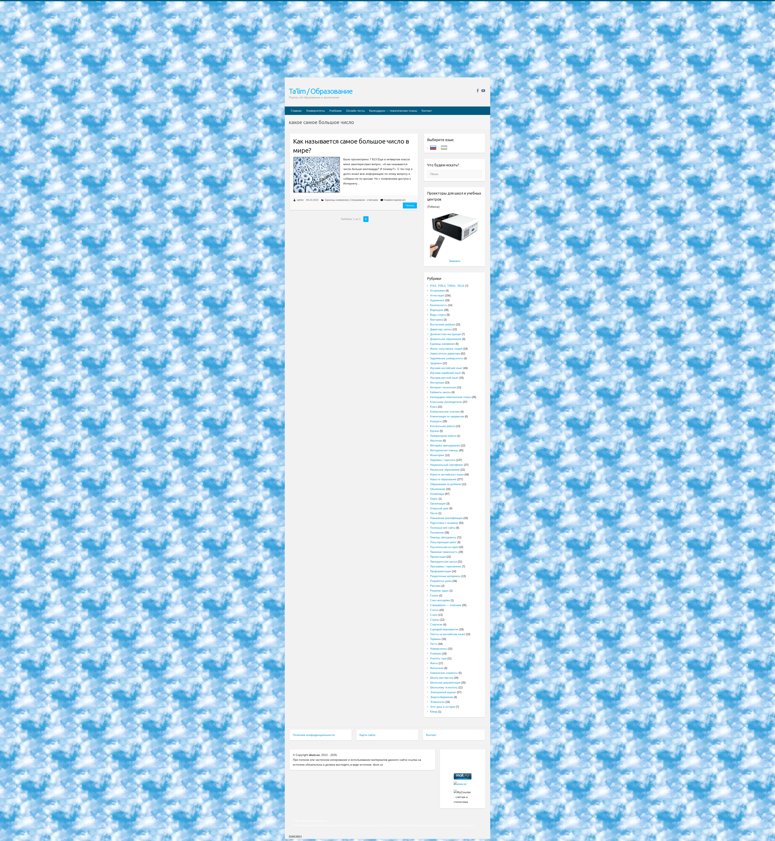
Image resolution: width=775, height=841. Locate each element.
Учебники (335, 110)
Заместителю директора (445, 353)
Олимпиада (437, 493)
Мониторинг (437, 455)
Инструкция (437, 382)
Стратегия (436, 624)
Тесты (433, 643)
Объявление (437, 489)
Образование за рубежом (445, 484)
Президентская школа (443, 561)
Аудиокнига (437, 300)
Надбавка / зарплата (442, 460)
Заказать (454, 261)
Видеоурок (436, 310)
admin (300, 200)
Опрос (434, 498)
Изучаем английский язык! (446, 368)
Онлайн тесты (355, 110)
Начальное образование (445, 469)
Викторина (436, 319)
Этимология (437, 701)
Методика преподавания (445, 445)
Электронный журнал (443, 692)
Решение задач (439, 590)
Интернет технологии (443, 387)
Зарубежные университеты (446, 358)
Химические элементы (444, 672)
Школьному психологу (444, 687)
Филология (436, 668)
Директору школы (441, 329)
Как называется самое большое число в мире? (351, 146)
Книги (433, 406)
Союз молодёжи (440, 600)
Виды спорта (438, 314)
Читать (409, 205)
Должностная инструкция (445, 334)
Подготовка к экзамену (444, 522)
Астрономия (437, 290)
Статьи (434, 610)
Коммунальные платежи (445, 411)
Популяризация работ (443, 542)
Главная (296, 110)
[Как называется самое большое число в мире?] (316, 175)
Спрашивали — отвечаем (445, 605)
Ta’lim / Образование (320, 91)
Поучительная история (444, 547)
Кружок (434, 430)
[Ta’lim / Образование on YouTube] (483, 90)
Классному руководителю (446, 401)
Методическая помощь (444, 450)
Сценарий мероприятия (444, 629)
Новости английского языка (447, 474)
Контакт (427, 110)
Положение (437, 532)
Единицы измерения (337, 200)
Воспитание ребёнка (442, 324)
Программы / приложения (445, 566)
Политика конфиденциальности (314, 735)
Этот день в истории (442, 706)
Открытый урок (439, 508)
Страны (434, 619)
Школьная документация (445, 682)
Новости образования (443, 479)
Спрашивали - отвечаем (364, 200)
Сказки (434, 595)
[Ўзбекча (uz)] (444, 147)
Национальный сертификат (446, 464)
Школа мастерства (441, 677)
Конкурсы (436, 421)
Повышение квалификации (446, 518)
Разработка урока (441, 581)
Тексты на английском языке (447, 634)
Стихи (433, 614)
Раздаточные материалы (445, 576)
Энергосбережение (441, 697)
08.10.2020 (312, 200)
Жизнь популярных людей (446, 348)
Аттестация (437, 295)
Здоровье (436, 363)
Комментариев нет (395, 200)
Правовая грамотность (444, 551)
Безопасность (438, 305)
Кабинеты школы (440, 392)
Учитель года (438, 658)
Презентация (438, 556)
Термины (435, 639)
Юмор (433, 711)
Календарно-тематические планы (450, 397)
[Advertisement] (387, 46)
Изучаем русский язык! (444, 377)
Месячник (436, 440)
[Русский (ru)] (433, 147)
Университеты (315, 110)
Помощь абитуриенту (443, 537)
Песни (434, 513)
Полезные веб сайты (442, 527)
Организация (438, 503)
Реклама (435, 585)
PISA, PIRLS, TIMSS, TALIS (447, 285)
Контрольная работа (442, 426)
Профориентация (440, 571)
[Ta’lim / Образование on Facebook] (477, 90)
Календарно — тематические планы (393, 110)
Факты (434, 663)
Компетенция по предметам (447, 416)
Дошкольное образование (445, 339)
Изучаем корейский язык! (445, 372)
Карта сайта (367, 735)
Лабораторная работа (443, 435)
